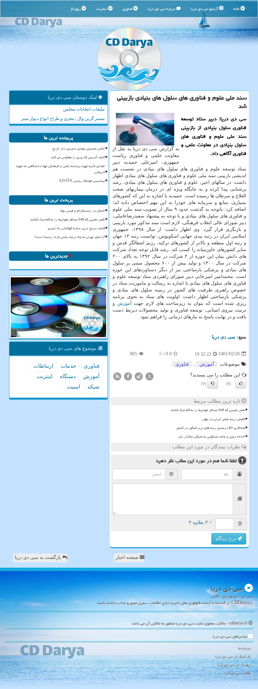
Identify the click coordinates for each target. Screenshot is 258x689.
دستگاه (68, 376)
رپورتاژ (76, 8)
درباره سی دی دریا (162, 8)
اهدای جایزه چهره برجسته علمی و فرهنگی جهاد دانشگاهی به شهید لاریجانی (60, 169)
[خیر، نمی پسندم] (212, 383)
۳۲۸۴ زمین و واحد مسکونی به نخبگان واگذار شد (211, 436)
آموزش (124, 303)
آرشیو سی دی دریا (205, 8)
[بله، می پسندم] (240, 383)
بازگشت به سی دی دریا (38, 557)
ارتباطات (43, 366)
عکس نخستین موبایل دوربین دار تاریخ (78, 148)
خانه (237, 8)
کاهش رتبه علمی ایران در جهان (223, 419)
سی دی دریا (223, 336)
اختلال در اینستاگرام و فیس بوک (82, 210)
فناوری (128, 8)
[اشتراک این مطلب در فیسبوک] (128, 375)
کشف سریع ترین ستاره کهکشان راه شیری (76, 228)
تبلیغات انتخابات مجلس (84, 109)
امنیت (73, 387)
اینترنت (102, 8)
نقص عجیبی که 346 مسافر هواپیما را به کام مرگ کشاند (207, 410)
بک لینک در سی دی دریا (233, 656)
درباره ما (244, 648)
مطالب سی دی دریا (237, 673)
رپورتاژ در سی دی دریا (234, 664)
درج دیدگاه (227, 538)
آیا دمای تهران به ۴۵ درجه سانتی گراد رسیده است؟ (70, 237)
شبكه (93, 387)
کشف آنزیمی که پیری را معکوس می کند (78, 157)
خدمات (68, 366)
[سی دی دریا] (129, 59)
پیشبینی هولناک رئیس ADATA (82, 180)
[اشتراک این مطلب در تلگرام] (138, 375)
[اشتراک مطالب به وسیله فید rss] (117, 375)
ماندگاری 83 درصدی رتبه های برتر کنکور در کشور (210, 427)
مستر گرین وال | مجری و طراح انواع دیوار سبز (63, 118)
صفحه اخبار (128, 557)
